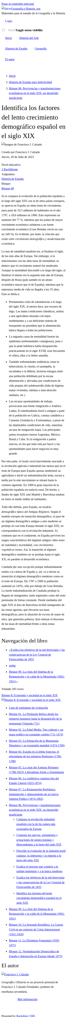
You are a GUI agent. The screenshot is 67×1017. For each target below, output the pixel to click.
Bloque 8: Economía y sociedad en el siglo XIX (29, 695)
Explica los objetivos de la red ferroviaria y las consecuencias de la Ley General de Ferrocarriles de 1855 (37, 654)
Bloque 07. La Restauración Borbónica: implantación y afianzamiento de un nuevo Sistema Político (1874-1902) (34, 794)
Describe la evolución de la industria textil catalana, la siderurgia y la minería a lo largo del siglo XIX (41, 855)
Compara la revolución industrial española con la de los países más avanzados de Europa (35, 824)
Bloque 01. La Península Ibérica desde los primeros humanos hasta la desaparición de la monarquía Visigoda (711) (35, 718)
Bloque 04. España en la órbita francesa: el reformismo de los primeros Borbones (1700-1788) (35, 756)
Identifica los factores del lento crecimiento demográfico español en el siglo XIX (38, 898)
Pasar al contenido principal (17, 3)
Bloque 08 (7, 188)
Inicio (8, 38)
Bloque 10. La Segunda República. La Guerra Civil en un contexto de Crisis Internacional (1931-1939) (36, 929)
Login (8, 21)
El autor (10, 59)
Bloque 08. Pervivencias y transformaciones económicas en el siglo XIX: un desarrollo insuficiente (34, 93)
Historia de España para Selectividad (30, 82)
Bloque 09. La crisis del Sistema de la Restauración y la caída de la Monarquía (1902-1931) (37, 676)
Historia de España (16, 48)
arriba (12, 665)
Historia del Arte (29, 38)
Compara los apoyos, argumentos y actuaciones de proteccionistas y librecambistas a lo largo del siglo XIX (38, 839)
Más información (27, 999)
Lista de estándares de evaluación (28, 707)
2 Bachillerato (9, 169)
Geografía (41, 48)
